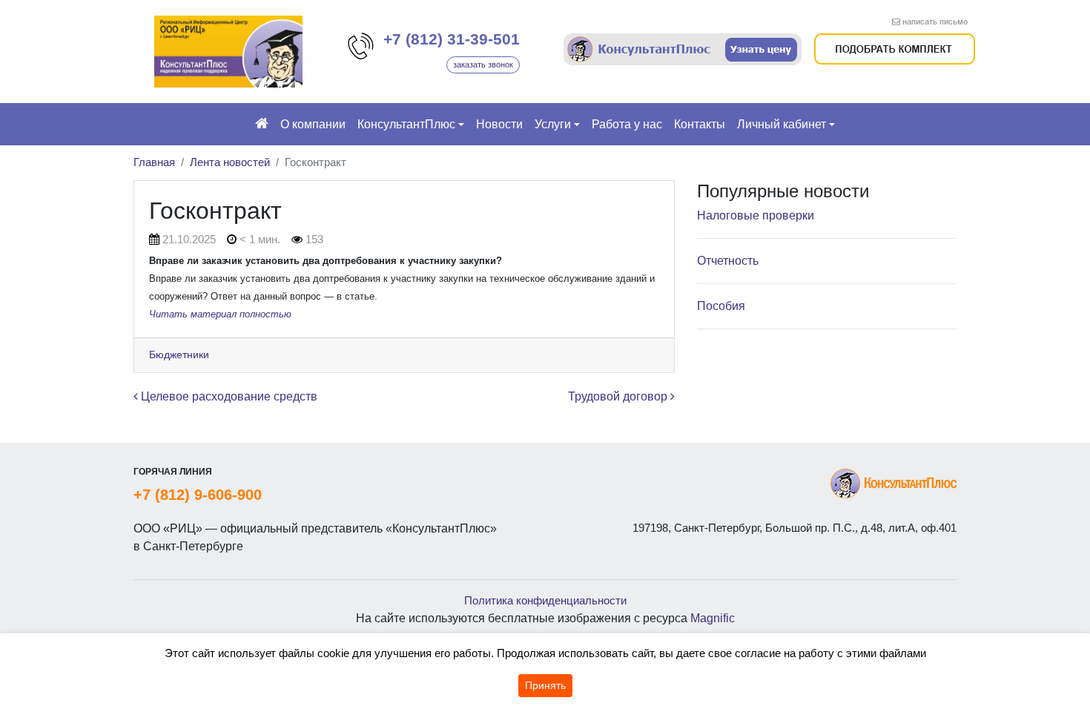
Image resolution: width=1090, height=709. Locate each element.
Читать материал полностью (220, 314)
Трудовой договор (619, 396)
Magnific (712, 618)
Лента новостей (230, 162)
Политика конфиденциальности (545, 600)
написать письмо (935, 21)
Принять (545, 685)
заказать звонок (483, 64)
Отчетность (728, 260)
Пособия (721, 306)
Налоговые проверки (755, 215)
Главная (154, 162)
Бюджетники (179, 354)
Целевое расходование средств (227, 396)
